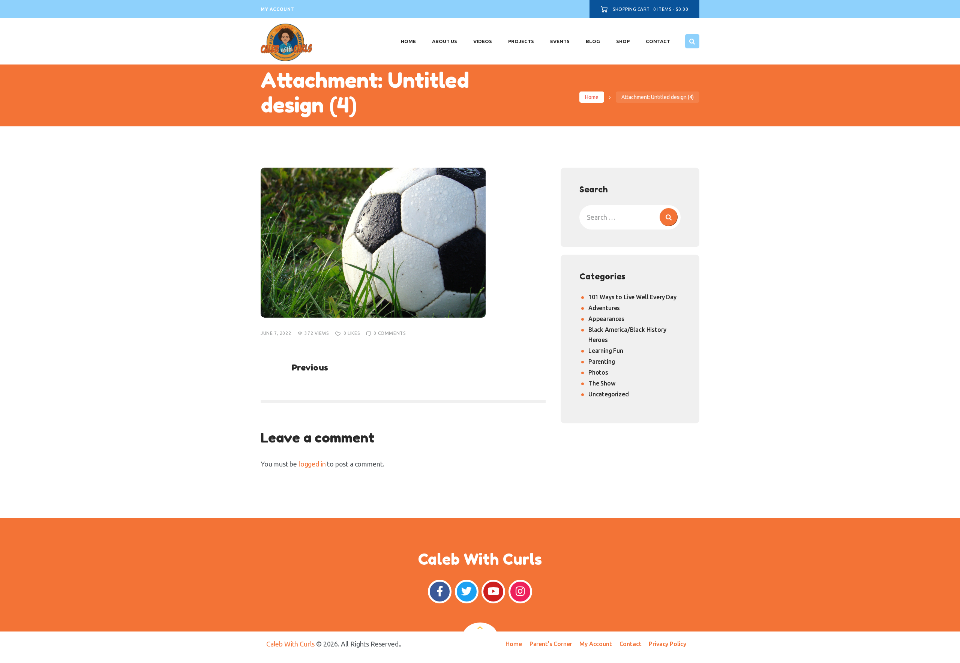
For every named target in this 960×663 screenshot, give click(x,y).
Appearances (606, 318)
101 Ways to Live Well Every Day (632, 297)
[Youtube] (493, 591)
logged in (312, 464)
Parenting (601, 361)
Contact (631, 643)
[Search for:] (630, 217)
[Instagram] (520, 591)
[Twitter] (466, 591)
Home (591, 97)
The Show (601, 383)
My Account (595, 643)
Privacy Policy (667, 643)
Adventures (604, 307)
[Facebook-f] (440, 591)
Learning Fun (605, 350)
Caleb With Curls (290, 644)
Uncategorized (608, 394)
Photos (598, 372)
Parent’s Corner (551, 643)
